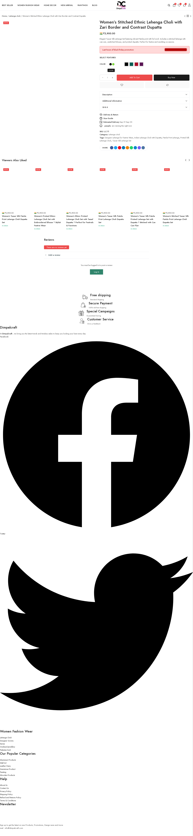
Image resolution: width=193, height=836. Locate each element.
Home (4, 16)
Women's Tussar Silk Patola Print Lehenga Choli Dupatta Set (14, 219)
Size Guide (108, 118)
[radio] (126, 64)
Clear (111, 70)
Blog (94, 5)
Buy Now (171, 77)
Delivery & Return (110, 114)
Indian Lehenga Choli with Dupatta (148, 137)
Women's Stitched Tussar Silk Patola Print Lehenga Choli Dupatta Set (176, 219)
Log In (96, 271)
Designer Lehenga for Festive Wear (119, 137)
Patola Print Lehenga (171, 137)
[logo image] (121, 5)
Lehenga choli (14, 16)
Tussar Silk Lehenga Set (121, 140)
